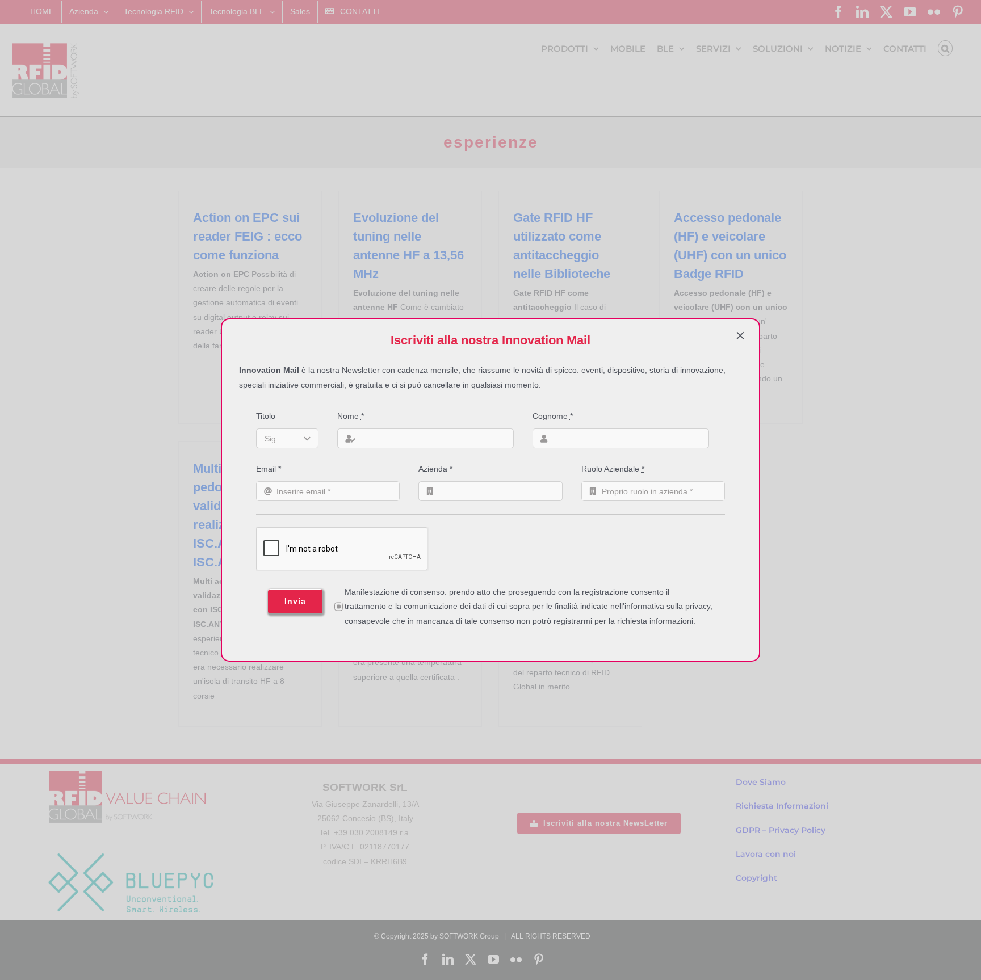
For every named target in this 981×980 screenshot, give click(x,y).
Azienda (435, 468)
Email (268, 468)
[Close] (740, 335)
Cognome (553, 415)
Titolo (265, 415)
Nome (350, 415)
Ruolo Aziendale (612, 468)
